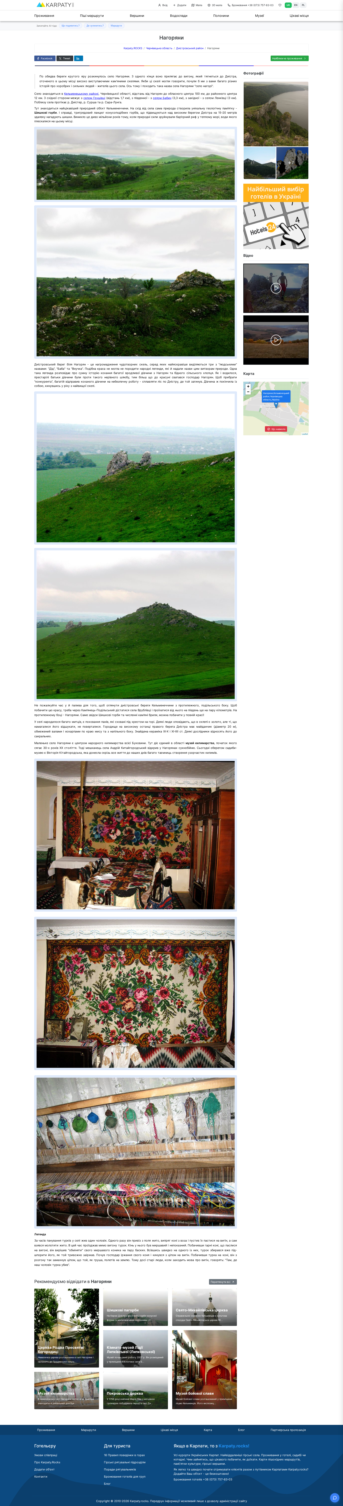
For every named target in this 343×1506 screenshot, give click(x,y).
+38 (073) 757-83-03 (253, 5)
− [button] (248, 392)
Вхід (165, 5)
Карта (208, 1430)
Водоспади (178, 16)
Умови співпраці (45, 1455)
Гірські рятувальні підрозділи (125, 1462)
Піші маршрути (92, 16)
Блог (241, 1430)
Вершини (137, 16)
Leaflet (305, 433)
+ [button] (248, 386)
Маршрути (116, 25)
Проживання (44, 16)
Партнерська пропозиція (288, 1430)
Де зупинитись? (95, 25)
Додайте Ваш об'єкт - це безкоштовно (201, 1473)
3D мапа (216, 5)
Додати (181, 5)
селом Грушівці (94, 98)
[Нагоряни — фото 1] (276, 114)
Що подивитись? (70, 25)
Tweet (66, 58)
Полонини (221, 16)
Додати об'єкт (44, 1469)
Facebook (46, 58)
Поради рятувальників (120, 1469)
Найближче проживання (287, 58)
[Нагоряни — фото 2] (259, 163)
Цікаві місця (299, 16)
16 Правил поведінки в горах (124, 1455)
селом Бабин (162, 98)
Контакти (40, 1476)
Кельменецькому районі (81, 93)
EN (295, 5)
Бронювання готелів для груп (124, 1476)
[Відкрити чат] (334, 1497)
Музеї (259, 16)
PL (303, 5)
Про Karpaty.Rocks (47, 1462)
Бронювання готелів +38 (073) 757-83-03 (203, 1479)
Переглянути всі (221, 1281)
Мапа (198, 5)
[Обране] (280, 6)
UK (288, 5)
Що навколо (278, 429)
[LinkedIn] (78, 58)
